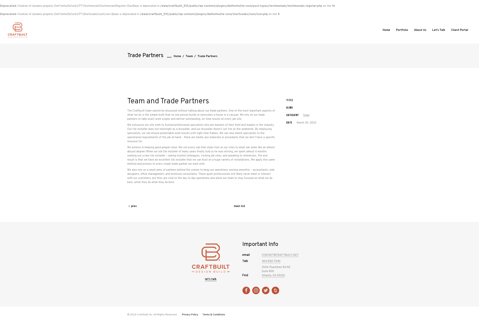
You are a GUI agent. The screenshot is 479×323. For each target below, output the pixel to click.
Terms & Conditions (213, 314)
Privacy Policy (190, 314)
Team (189, 56)
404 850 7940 (271, 261)
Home (177, 56)
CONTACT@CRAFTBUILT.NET (280, 255)
